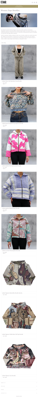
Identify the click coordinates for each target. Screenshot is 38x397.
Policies (3, 386)
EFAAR (2, 389)
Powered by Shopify (19, 396)
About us (3, 382)
